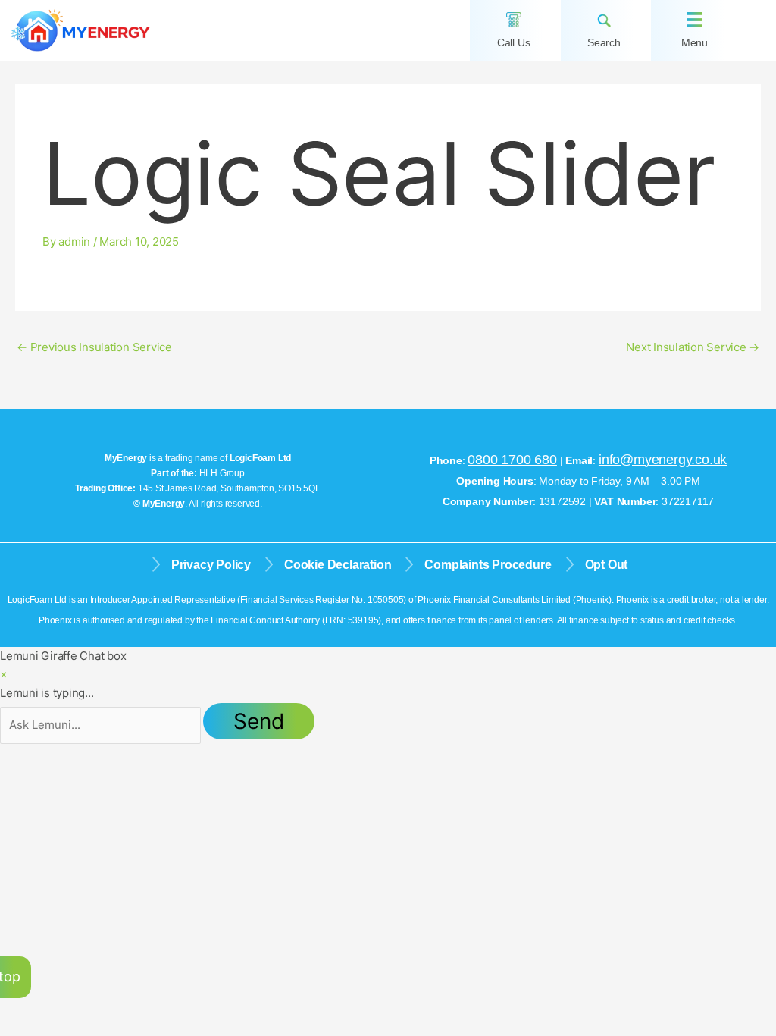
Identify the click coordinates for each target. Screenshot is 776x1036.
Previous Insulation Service (94, 347)
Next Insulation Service (692, 347)
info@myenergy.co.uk (663, 459)
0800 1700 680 (512, 459)
